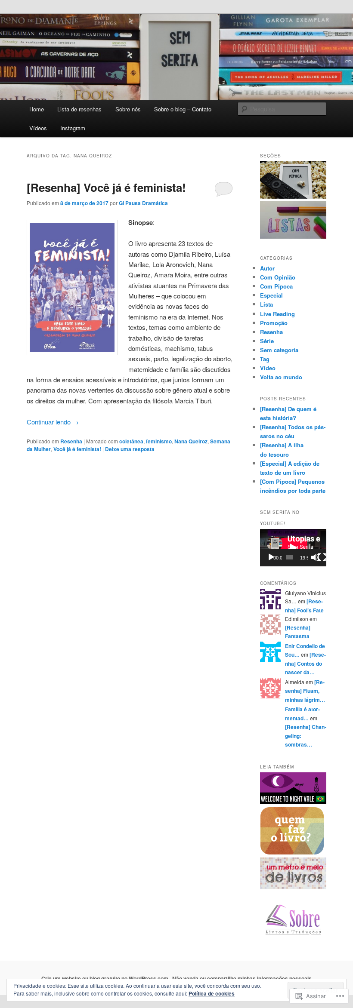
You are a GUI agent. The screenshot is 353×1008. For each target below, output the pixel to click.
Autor (267, 268)
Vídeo (268, 368)
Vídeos (38, 128)
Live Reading (277, 314)
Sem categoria (279, 350)
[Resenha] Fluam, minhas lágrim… (305, 691)
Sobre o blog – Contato (182, 109)
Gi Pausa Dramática (143, 203)
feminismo (159, 441)
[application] (293, 547)
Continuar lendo (53, 421)
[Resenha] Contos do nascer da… (305, 663)
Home (36, 109)
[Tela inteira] (322, 557)
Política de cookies (212, 993)
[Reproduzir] (271, 557)
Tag (264, 359)
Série (267, 341)
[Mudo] (315, 557)
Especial (271, 295)
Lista (266, 304)
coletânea (131, 441)
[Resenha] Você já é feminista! (106, 187)
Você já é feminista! (77, 449)
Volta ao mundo (281, 377)
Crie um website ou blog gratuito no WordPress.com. (105, 978)
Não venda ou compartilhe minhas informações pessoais (242, 978)
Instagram (72, 128)
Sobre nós (128, 109)
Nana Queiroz (190, 441)
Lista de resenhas (79, 109)
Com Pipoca (276, 286)
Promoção (274, 323)
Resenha (71, 441)
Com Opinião (277, 277)
